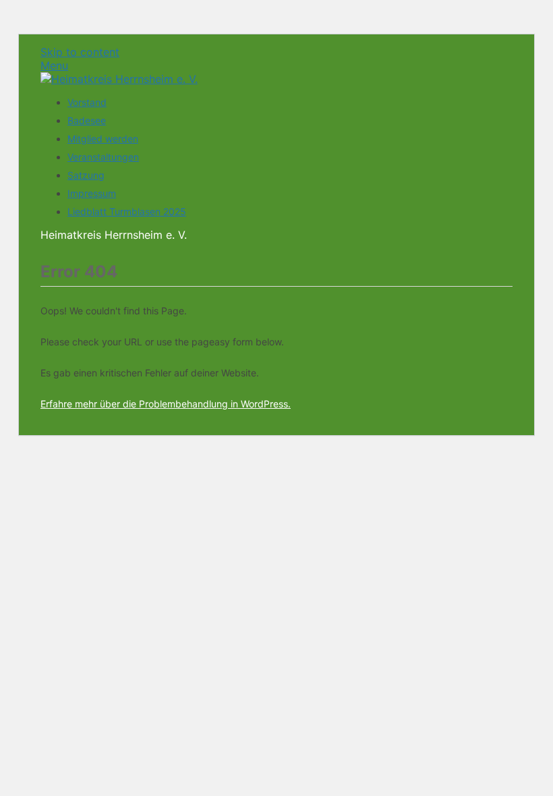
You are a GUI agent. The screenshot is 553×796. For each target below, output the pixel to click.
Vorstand (87, 102)
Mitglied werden (102, 138)
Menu (54, 65)
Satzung (86, 175)
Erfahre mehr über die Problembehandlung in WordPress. (165, 403)
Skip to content (79, 52)
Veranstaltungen (103, 157)
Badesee (86, 120)
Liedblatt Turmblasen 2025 (126, 211)
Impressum (91, 193)
